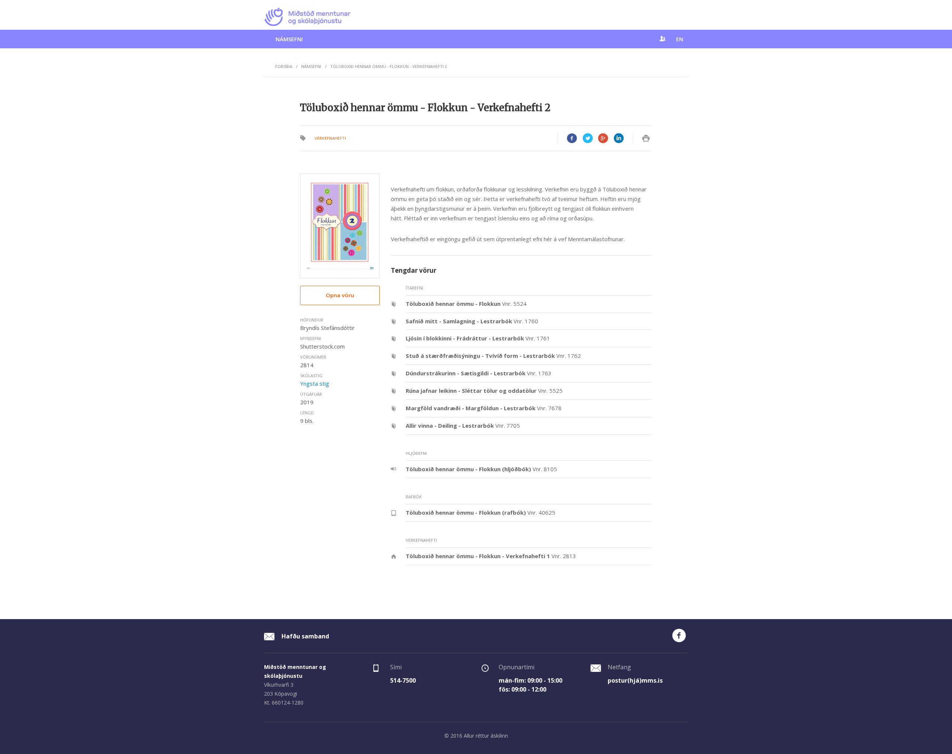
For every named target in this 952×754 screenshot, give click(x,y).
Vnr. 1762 (493, 355)
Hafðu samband (304, 636)
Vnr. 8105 (481, 469)
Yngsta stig (314, 383)
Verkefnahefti (330, 138)
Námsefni (289, 39)
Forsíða (283, 66)
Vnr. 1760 (472, 321)
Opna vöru (340, 295)
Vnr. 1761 (478, 338)
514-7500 (403, 680)
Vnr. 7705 (463, 425)
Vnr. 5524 (466, 303)
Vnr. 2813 (491, 556)
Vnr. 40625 (480, 512)
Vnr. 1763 (478, 373)
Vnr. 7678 (484, 408)
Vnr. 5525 (484, 390)
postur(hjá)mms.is (635, 680)
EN (679, 39)
